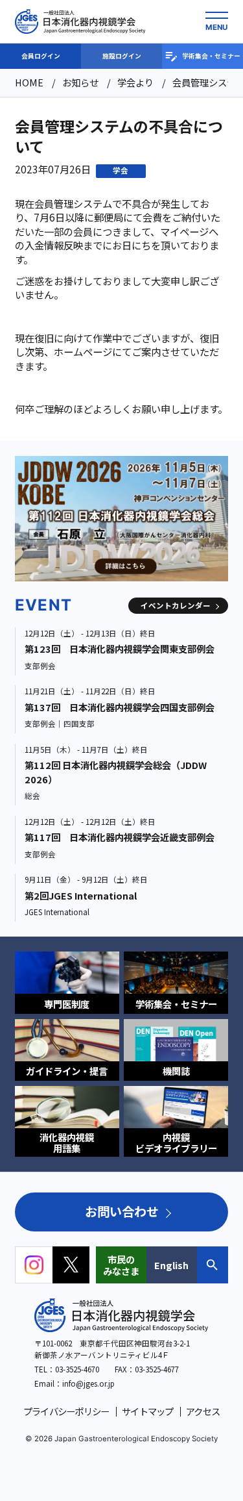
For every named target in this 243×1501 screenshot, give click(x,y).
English (171, 1265)
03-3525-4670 (77, 1369)
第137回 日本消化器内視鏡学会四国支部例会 (119, 707)
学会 (120, 170)
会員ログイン (40, 55)
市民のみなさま (121, 1264)
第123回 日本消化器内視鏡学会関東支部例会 (119, 648)
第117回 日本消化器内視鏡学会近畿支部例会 (119, 837)
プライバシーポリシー (66, 1411)
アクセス (203, 1411)
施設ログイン (121, 55)
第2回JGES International (81, 895)
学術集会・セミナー (211, 55)
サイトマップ (148, 1411)
